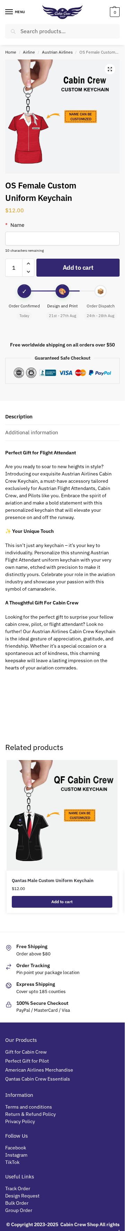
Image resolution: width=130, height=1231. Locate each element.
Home (10, 52)
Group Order (19, 1210)
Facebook (15, 1148)
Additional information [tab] (31, 432)
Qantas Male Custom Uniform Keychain (53, 880)
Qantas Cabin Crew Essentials (37, 1079)
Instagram (16, 1155)
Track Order (17, 1188)
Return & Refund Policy (30, 1114)
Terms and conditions (28, 1107)
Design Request (22, 1196)
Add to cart (78, 267)
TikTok (12, 1162)
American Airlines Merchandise (39, 1070)
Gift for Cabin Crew (26, 1052)
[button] (114, 12)
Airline (29, 52)
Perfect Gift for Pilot (27, 1061)
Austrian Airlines (57, 52)
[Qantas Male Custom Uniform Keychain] (62, 815)
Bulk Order (17, 1203)
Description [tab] (19, 416)
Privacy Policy (20, 1121)
